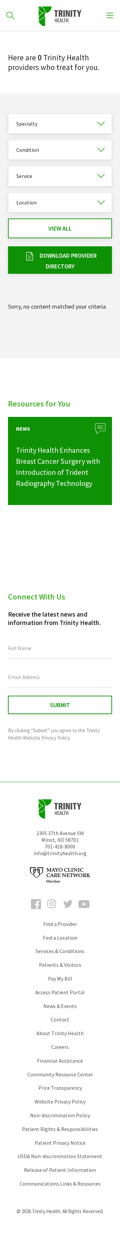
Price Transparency (60, 1087)
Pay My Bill (60, 978)
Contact (60, 1019)
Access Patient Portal (60, 992)
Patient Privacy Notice (60, 1142)
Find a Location (60, 937)
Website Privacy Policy (60, 1101)
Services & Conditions (60, 951)
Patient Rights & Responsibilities (60, 1129)
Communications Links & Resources (60, 1183)
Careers (60, 1047)
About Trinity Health (60, 1033)
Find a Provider (60, 924)
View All (60, 228)
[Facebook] (36, 910)
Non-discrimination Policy (60, 1115)
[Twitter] (68, 910)
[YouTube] (84, 910)
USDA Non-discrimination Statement (60, 1156)
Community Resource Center (60, 1074)
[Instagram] (52, 910)
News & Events (60, 1006)
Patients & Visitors (60, 964)
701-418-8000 (60, 846)
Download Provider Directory (68, 261)
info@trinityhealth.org (60, 853)
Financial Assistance (60, 1060)
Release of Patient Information (60, 1170)
